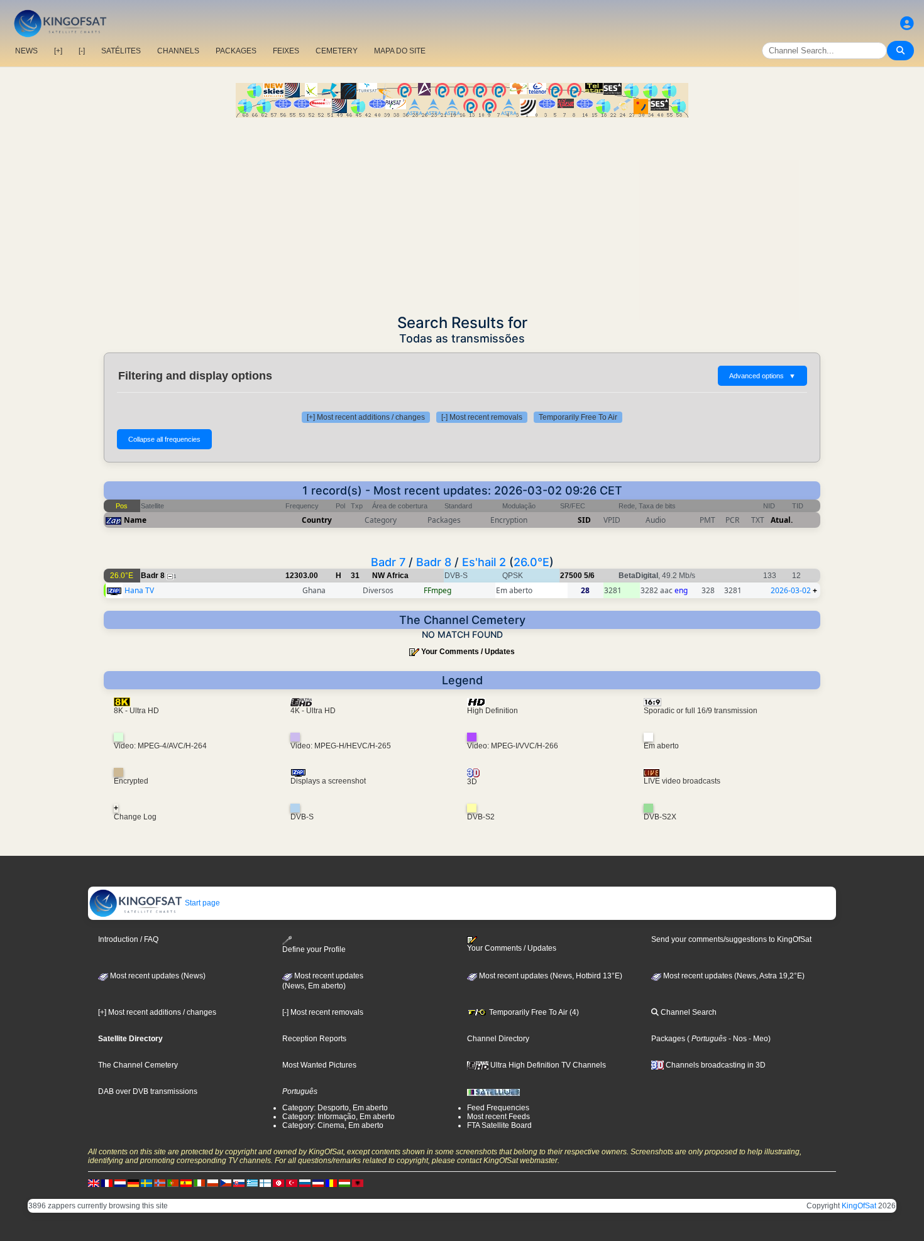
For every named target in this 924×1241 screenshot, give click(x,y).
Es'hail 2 (484, 562)
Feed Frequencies (498, 1107)
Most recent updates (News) (157, 975)
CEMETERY (337, 50)
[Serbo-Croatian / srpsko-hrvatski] (318, 1182)
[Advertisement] (462, 212)
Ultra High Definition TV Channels (547, 1065)
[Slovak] (239, 1182)
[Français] (107, 1182)
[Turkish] (291, 1182)
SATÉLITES (121, 50)
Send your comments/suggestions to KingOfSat (731, 939)
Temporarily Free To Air (578, 417)
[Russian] (305, 1182)
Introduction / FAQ (128, 939)
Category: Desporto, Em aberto (335, 1107)
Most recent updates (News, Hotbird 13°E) (549, 975)
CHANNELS (178, 50)
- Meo (757, 1038)
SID (584, 520)
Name (135, 520)
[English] (93, 1182)
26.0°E (531, 562)
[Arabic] (278, 1182)
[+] (58, 50)
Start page (201, 903)
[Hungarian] (344, 1182)
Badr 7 (388, 562)
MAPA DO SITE (400, 50)
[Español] (186, 1182)
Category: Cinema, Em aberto (332, 1125)
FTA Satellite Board (499, 1125)
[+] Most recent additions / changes (366, 417)
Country (317, 520)
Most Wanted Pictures (319, 1065)
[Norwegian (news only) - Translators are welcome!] (159, 1182)
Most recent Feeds (498, 1116)
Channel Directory (498, 1038)
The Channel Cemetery (138, 1065)
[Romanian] (331, 1182)
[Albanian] (357, 1182)
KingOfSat (859, 1205)
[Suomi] (265, 1182)
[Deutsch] (133, 1182)
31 (355, 575)
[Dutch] (120, 1182)
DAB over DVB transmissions (147, 1091)
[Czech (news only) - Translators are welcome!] (225, 1182)
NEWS (26, 50)
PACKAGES (236, 50)
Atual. (782, 520)
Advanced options (762, 376)
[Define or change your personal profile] (907, 23)
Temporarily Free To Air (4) (533, 1012)
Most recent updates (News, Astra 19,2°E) (733, 975)
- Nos (737, 1038)
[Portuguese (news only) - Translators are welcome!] (173, 1182)
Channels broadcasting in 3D (715, 1065)
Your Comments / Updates (468, 651)
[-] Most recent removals (481, 417)
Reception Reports (314, 1038)
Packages (668, 1038)
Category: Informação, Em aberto (338, 1116)
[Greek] (252, 1182)
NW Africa (390, 575)
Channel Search (688, 1012)
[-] (82, 50)
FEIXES (286, 50)
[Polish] (212, 1182)
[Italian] (199, 1182)
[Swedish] (146, 1182)
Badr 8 (433, 562)
